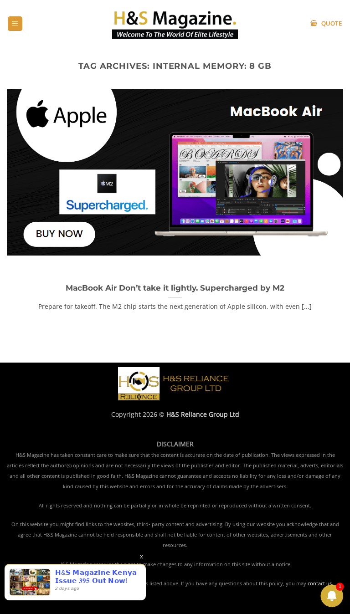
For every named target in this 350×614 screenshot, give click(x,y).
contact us (320, 583)
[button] (15, 23)
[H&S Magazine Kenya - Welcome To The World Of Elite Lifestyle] (175, 23)
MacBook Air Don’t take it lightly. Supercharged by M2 (175, 287)
